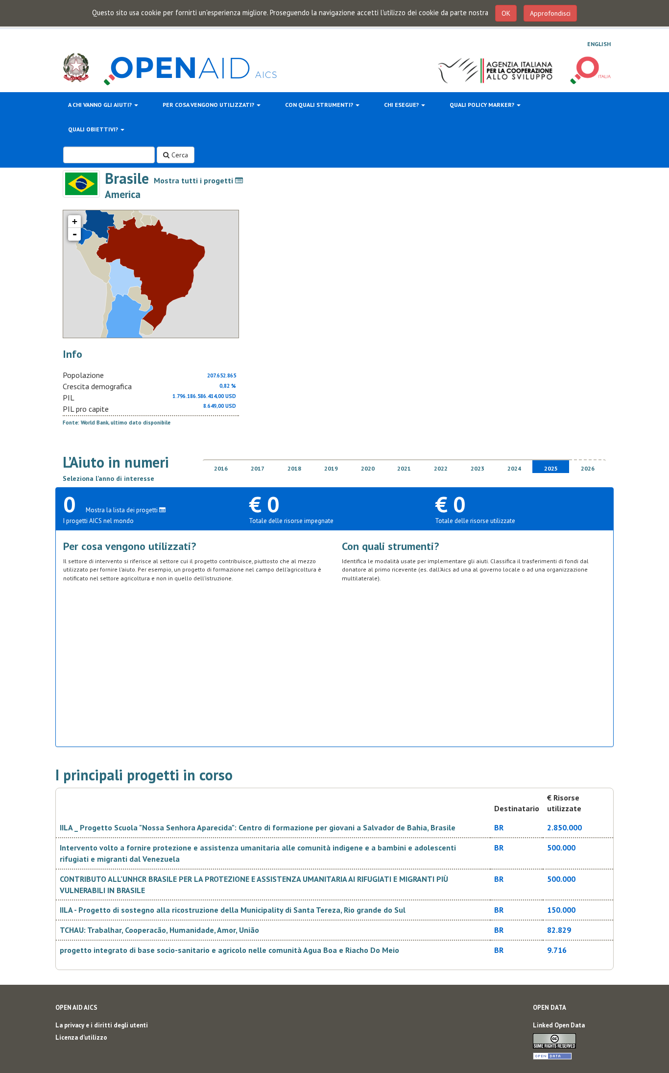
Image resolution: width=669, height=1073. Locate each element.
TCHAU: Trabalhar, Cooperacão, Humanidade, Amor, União (159, 930)
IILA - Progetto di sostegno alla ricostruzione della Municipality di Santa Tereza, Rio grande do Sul (233, 910)
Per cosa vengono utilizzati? (209, 104)
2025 (551, 468)
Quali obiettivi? (93, 129)
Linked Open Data (559, 1025)
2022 (441, 468)
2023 (477, 468)
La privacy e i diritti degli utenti (101, 1025)
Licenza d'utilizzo (81, 1037)
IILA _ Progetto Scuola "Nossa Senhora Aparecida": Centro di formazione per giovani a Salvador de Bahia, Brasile (257, 827)
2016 (221, 468)
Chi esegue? (402, 104)
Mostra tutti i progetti (194, 180)
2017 (257, 468)
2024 (514, 468)
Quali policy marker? (483, 104)
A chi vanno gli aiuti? (100, 104)
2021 (404, 468)
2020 (368, 468)
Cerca (178, 154)
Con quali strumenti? (320, 104)
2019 (331, 468)
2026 (588, 468)
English (599, 44)
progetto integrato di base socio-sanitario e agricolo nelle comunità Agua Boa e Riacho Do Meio (229, 950)
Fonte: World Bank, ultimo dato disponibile (116, 422)
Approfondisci (550, 13)
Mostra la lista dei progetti (122, 510)
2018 (294, 468)
